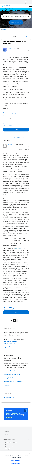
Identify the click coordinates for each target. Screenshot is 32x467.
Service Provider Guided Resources (13, 381)
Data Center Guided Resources (12, 370)
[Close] (30, 453)
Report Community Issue (11, 442)
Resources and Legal (9, 439)
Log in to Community (10, 347)
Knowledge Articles (9, 397)
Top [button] (2, 427)
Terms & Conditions (10, 447)
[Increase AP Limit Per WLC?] (23, 137)
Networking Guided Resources (12, 374)
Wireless (4, 29)
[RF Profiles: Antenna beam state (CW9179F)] (26, 137)
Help (6, 444)
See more (6, 385)
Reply (16, 129)
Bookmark (13, 33)
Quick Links (6, 431)
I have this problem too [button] (10, 113)
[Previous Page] (9, 320)
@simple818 (18, 248)
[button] (4, 125)
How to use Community (10, 341)
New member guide (9, 343)
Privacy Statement (15, 460)
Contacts (7, 434)
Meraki (9, 118)
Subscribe (21, 33)
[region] (16, 459)
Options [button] (28, 33)
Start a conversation (16, 22)
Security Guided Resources (11, 378)
